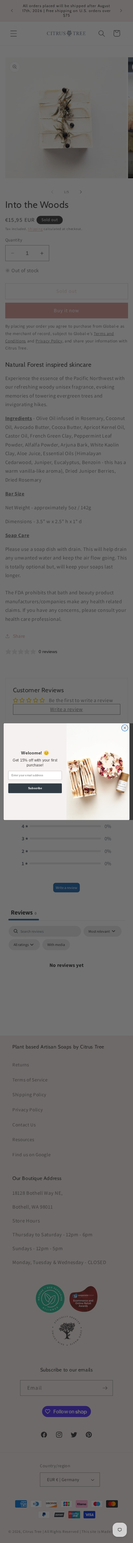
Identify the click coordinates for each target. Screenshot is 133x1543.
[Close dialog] (125, 728)
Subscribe (35, 788)
